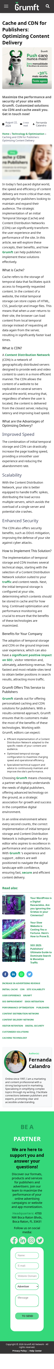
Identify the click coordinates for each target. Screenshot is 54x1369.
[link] (15, 1061)
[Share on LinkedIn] (13, 974)
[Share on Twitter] (30, 974)
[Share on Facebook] (5, 974)
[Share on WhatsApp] (21, 974)
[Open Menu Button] (6, 6)
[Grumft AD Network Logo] (27, 6)
